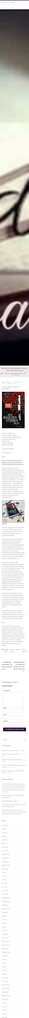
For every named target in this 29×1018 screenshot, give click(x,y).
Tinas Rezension (24, 650)
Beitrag (17, 381)
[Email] (6, 2)
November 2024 (6, 901)
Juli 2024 (4, 916)
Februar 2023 (5, 977)
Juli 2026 (4, 829)
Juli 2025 (4, 872)
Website (5, 721)
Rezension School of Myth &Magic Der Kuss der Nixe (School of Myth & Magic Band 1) (19, 667)
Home (15, 801)
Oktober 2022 (5, 992)
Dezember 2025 (6, 854)
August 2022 (5, 999)
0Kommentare (12, 383)
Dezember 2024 (6, 897)
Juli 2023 (4, 959)
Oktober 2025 (5, 861)
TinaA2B (4, 795)
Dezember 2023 (6, 941)
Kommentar (6, 690)
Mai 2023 (4, 966)
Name (5, 707)
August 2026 (5, 825)
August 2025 (5, 868)
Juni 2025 (4, 876)
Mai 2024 (4, 923)
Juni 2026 (4, 832)
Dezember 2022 (6, 984)
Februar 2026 (5, 847)
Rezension (18, 649)
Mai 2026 (4, 836)
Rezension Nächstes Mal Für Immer (10, 754)
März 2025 (4, 887)
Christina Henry (12, 650)
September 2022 (6, 995)
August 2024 (5, 912)
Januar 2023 (5, 981)
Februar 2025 (5, 890)
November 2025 (6, 858)
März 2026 (4, 843)
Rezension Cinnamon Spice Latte (10, 750)
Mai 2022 (4, 1010)
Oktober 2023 (5, 948)
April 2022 (4, 1013)
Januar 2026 (5, 850)
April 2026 (4, 839)
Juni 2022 (4, 1006)
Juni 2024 (4, 919)
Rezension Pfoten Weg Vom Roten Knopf (11, 759)
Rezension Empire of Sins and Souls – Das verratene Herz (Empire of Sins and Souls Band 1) (13, 789)
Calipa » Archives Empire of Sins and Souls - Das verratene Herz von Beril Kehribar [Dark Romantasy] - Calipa (13, 786)
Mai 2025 (4, 879)
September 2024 (6, 908)
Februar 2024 (5, 934)
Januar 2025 (5, 894)
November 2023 (6, 945)
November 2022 (6, 988)
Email (5, 714)
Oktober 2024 (5, 905)
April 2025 (4, 883)
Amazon (11, 448)
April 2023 (4, 970)
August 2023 (5, 955)
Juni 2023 (4, 963)
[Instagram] (2, 2)
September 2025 (6, 865)
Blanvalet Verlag (6, 650)
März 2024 (4, 930)
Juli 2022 (4, 1003)
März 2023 (4, 974)
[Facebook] (9, 2)
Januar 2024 (5, 937)
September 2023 (6, 952)
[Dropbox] (12, 2)
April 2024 (4, 926)
